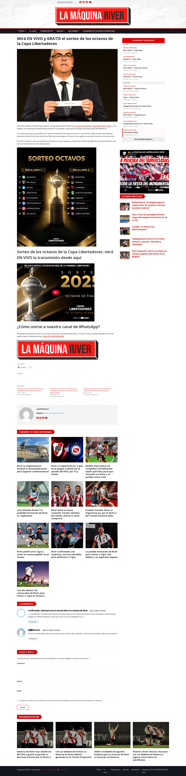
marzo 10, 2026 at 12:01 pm (51, 630)
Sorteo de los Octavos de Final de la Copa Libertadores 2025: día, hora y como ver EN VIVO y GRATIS (64, 391)
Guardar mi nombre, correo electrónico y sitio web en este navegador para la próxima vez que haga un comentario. (61, 700)
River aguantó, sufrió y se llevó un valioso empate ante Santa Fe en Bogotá (149, 254)
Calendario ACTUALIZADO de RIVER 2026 (99, 31)
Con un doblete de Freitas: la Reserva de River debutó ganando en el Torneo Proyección (74, 754)
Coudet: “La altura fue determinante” (143, 228)
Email (19, 691)
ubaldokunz (43, 408)
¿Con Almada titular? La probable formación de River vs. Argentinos (32, 513)
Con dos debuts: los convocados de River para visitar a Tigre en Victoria (31, 593)
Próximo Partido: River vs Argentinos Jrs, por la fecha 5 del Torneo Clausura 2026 (101, 513)
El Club (33, 31)
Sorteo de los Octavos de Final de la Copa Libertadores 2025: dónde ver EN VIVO (30, 390)
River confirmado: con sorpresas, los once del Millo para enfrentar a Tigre (66, 554)
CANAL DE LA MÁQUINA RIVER (53, 336)
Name (20, 681)
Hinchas (60, 31)
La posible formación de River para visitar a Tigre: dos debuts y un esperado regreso (102, 554)
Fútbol (22, 31)
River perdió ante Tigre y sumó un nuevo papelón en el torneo (33, 554)
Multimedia (73, 31)
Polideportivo (47, 31)
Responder (33, 622)
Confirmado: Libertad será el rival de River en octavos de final (57, 610)
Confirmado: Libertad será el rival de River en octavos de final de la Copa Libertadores (97, 390)
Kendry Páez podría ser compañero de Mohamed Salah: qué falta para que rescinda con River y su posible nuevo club (99, 471)
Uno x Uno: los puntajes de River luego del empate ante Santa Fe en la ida (149, 217)
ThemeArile (63, 770)
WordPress (44, 770)
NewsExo (53, 770)
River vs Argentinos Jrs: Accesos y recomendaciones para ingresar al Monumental (33, 468)
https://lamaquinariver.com (53, 413)
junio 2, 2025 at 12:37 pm (98, 611)
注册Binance (34, 629)
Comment (21, 663)
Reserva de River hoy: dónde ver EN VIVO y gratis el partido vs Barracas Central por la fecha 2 (34, 754)
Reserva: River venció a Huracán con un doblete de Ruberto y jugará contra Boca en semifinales (150, 755)
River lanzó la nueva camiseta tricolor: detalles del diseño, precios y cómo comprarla (65, 514)
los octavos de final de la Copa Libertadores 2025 (92, 126)
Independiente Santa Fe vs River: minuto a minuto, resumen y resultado (148, 241)
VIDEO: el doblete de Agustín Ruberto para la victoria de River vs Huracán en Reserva (111, 754)
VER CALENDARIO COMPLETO (143, 139)
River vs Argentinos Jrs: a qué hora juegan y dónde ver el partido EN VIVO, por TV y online (67, 470)
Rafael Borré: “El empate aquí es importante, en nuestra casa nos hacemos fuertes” (148, 205)
